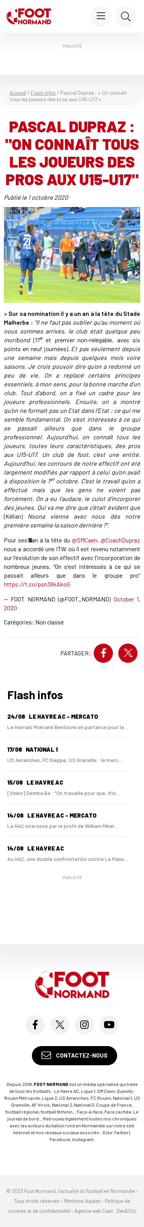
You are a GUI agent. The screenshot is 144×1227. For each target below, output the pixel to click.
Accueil (18, 92)
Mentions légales (82, 1201)
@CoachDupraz (120, 540)
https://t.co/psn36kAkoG (37, 584)
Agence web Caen (93, 1211)
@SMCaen (84, 540)
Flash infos (43, 92)
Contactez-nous (81, 1055)
